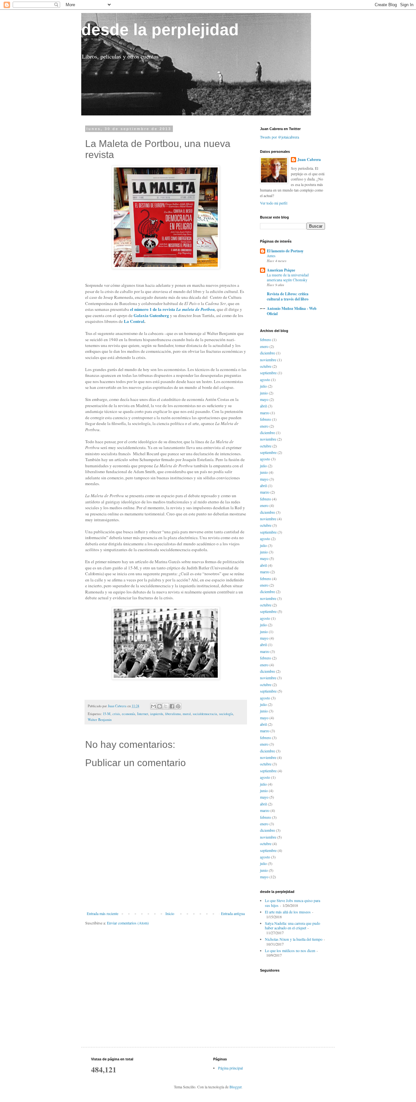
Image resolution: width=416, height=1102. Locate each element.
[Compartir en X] (165, 706)
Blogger (235, 1086)
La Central (134, 321)
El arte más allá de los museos (288, 911)
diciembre (267, 352)
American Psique (281, 270)
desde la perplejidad (160, 29)
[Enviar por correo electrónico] (153, 706)
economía (128, 713)
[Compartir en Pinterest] (178, 706)
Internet (142, 713)
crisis (116, 713)
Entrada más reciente (102, 913)
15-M (106, 713)
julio (263, 386)
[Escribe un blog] (159, 706)
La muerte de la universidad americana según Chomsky (288, 277)
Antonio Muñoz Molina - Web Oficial (292, 311)
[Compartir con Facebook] (172, 706)
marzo (264, 412)
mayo (264, 399)
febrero (265, 339)
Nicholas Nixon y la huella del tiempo (293, 939)
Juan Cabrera (309, 159)
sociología (226, 713)
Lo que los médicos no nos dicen (290, 950)
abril (263, 405)
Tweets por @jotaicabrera (279, 136)
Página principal (230, 1067)
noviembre (268, 359)
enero (264, 346)
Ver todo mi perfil (273, 203)
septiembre (268, 372)
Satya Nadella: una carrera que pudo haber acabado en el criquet (292, 925)
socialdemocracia (205, 713)
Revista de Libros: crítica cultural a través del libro (287, 296)
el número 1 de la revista (152, 309)
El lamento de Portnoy (285, 251)
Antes (271, 255)
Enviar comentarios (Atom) (128, 922)
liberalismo (173, 713)
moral (187, 713)
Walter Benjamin (99, 719)
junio (264, 392)
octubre (265, 366)
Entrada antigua (233, 913)
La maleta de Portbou (195, 309)
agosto (265, 379)
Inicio (169, 913)
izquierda (156, 713)
